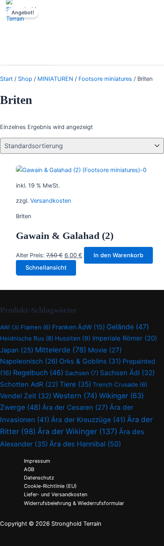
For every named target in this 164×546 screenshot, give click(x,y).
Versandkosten (50, 200)
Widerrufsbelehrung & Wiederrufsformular (74, 503)
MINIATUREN (55, 78)
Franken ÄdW (78, 327)
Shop (25, 78)
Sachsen (81, 373)
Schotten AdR (29, 384)
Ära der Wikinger (77, 431)
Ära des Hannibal (85, 444)
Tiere (75, 384)
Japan (16, 350)
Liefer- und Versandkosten (55, 494)
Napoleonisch (29, 361)
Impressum (37, 461)
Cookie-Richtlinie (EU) (50, 486)
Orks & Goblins (90, 361)
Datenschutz (39, 478)
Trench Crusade (120, 384)
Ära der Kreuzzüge (88, 419)
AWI (9, 327)
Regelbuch (38, 372)
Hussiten (73, 338)
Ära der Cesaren (75, 407)
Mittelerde (60, 349)
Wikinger (121, 395)
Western (75, 395)
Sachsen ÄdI (127, 373)
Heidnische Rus (26, 338)
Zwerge (20, 407)
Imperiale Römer (124, 338)
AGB (29, 469)
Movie (105, 350)
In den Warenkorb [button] (118, 255)
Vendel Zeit (25, 396)
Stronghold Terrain (41, 29)
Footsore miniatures (105, 78)
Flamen (36, 327)
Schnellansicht (45, 267)
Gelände (128, 327)
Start (6, 78)
